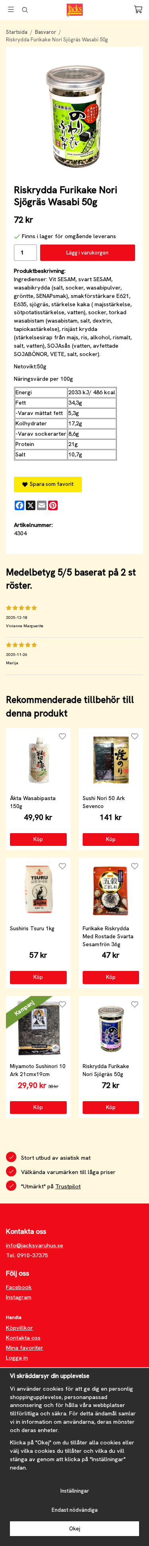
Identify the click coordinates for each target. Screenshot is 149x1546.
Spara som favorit (50, 484)
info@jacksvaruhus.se (34, 1245)
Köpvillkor (19, 1327)
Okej (74, 1528)
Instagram (18, 1297)
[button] (38, 839)
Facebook (19, 1287)
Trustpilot (68, 1186)
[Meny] (11, 9)
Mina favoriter (24, 1347)
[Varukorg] (138, 9)
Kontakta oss (23, 1337)
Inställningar (74, 1490)
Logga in (17, 1357)
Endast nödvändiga (75, 1510)
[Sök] (25, 10)
